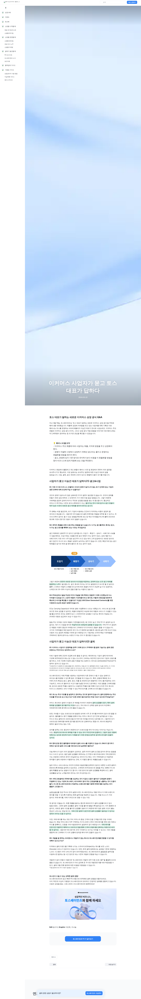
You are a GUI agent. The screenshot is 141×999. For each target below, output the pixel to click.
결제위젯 (104, 852)
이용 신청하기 (132, 2)
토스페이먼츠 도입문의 (94, 993)
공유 (54, 964)
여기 (62, 616)
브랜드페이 (53, 792)
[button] (83, 939)
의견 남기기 (112, 964)
